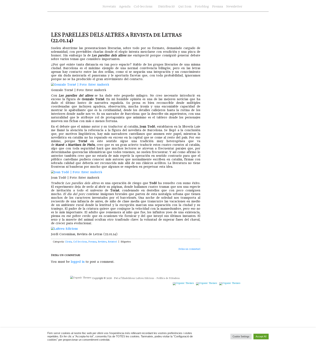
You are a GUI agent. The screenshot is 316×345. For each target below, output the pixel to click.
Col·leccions (142, 7)
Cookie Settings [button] (241, 336)
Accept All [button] (261, 336)
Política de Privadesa (168, 278)
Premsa (217, 6)
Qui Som (184, 6)
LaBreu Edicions (145, 278)
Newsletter (234, 6)
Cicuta (68, 241)
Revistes (102, 241)
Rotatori (112, 241)
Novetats (109, 6)
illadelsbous (128, 278)
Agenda (124, 6)
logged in (77, 261)
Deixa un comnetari (189, 249)
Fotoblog (202, 6)
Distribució (166, 6)
